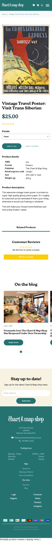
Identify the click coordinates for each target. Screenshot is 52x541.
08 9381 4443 (28, 440)
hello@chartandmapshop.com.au (27, 437)
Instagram (38, 506)
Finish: (6, 131)
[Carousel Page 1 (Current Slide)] (20, 351)
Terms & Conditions (26, 475)
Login (13, 494)
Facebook (38, 494)
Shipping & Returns (26, 472)
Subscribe (26, 401)
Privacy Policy (18, 529)
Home (4, 14)
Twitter (37, 498)
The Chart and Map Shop (29, 527)
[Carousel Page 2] (26, 352)
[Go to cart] (38, 5)
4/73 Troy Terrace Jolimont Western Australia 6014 (26, 430)
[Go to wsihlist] (34, 5)
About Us (26, 484)
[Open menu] (47, 5)
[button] (8, 123)
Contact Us (26, 468)
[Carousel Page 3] (31, 352)
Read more (13, 342)
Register (13, 498)
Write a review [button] (26, 257)
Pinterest (37, 502)
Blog (26, 488)
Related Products (26, 227)
